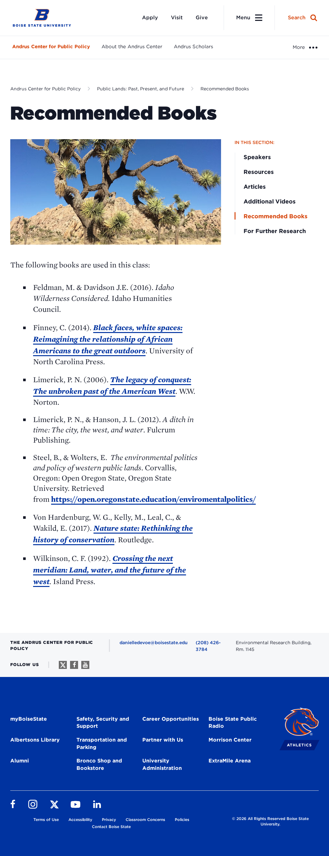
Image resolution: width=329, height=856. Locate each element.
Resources (259, 171)
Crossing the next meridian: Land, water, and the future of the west (109, 570)
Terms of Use (46, 819)
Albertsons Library (35, 740)
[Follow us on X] (63, 665)
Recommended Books (224, 88)
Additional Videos (270, 201)
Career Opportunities (170, 719)
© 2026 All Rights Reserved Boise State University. (270, 821)
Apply (150, 17)
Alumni (19, 761)
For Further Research (275, 231)
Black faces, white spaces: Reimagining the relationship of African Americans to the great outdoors (107, 339)
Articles (255, 186)
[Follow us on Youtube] (85, 665)
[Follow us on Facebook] (74, 665)
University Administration (162, 764)
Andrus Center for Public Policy (51, 47)
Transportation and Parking (101, 743)
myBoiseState (28, 719)
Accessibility (80, 819)
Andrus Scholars (193, 47)
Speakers (257, 157)
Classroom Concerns (145, 819)
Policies (182, 819)
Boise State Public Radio (233, 722)
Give (202, 17)
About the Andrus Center (132, 47)
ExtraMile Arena (230, 761)
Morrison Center (230, 740)
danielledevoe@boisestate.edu (154, 642)
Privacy (109, 819)
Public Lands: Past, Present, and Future (140, 88)
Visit (177, 17)
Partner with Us (162, 740)
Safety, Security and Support (102, 722)
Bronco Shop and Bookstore (99, 764)
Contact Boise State (111, 826)
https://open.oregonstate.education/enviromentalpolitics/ (153, 499)
